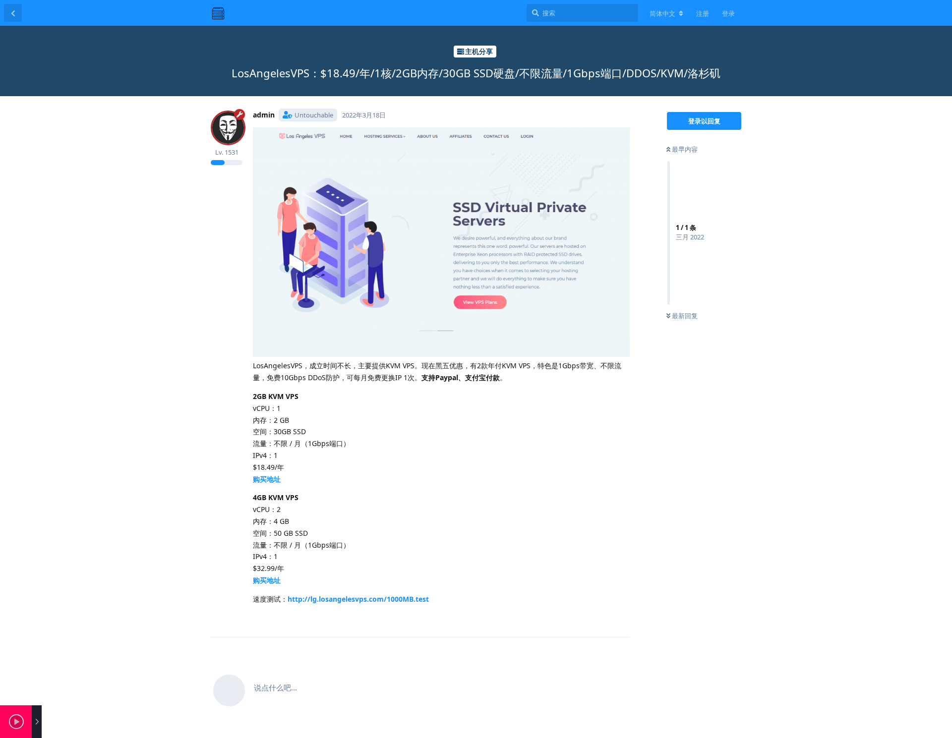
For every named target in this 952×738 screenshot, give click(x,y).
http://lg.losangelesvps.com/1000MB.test (358, 599)
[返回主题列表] (13, 13)
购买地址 (267, 479)
